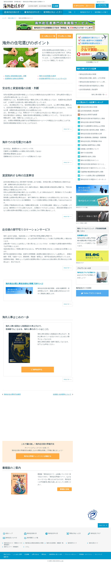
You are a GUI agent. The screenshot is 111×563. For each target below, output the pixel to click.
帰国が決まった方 (75, 533)
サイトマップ (98, 554)
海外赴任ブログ (95, 533)
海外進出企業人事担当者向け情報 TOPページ (24, 284)
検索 (56, 6)
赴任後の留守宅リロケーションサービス (53, 78)
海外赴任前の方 (32, 533)
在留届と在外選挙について (62, 394)
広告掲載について (92, 62)
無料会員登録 (80, 6)
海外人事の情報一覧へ (98, 94)
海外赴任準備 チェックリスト (103, 5)
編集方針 (6, 556)
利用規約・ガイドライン (85, 554)
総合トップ (9, 533)
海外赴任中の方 (53, 533)
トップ (4, 18)
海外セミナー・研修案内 (11, 547)
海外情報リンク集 (32, 538)
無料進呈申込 (37, 369)
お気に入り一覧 (49, 36)
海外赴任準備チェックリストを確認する (37, 456)
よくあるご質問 (17, 554)
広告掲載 (26, 554)
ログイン (91, 6)
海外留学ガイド (72, 543)
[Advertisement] (37, 419)
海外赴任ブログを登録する (86, 272)
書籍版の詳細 (64, 489)
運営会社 (44, 554)
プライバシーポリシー (71, 554)
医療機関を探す (82, 235)
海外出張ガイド (93, 543)
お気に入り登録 (65, 36)
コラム (27, 547)
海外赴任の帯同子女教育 (12, 394)
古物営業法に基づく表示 (55, 554)
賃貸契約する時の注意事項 (14, 78)
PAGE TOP (66, 129)
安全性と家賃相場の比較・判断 (15, 76)
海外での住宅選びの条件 (47, 76)
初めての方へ (101, 2)
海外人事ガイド (12, 18)
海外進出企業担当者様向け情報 (34, 543)
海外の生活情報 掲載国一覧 (55, 543)
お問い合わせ (35, 554)
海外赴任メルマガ (11, 538)
